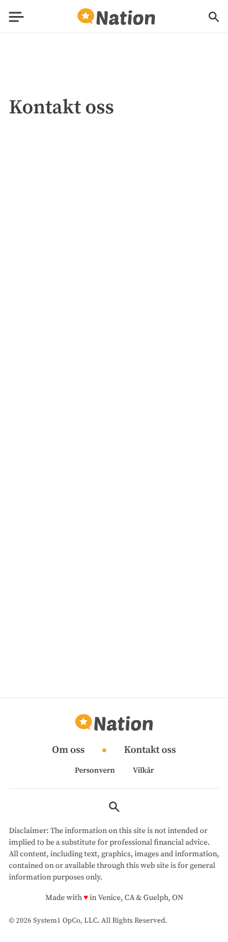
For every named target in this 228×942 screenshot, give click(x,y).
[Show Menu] (16, 17)
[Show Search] (214, 17)
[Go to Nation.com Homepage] (116, 16)
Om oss (68, 750)
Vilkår (143, 771)
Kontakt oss (150, 750)
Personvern (95, 771)
